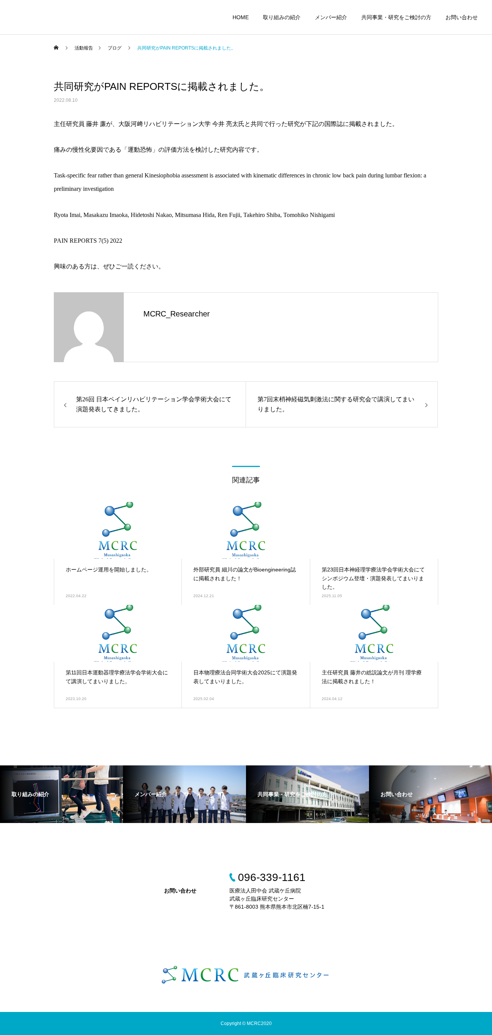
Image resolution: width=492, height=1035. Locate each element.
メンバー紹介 (331, 17)
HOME (241, 17)
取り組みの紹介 (282, 17)
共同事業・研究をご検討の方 (396, 17)
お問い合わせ (461, 17)
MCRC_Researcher (176, 314)
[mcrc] (246, 974)
